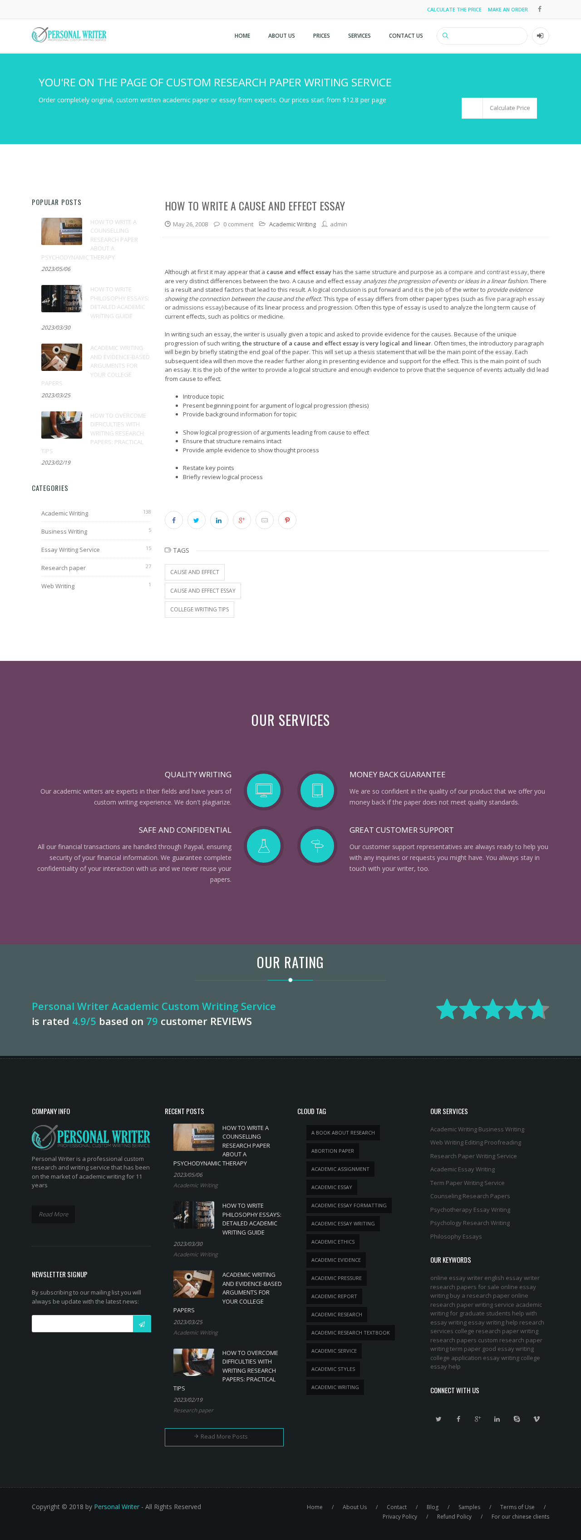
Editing (474, 1142)
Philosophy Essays (456, 1236)
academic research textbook (350, 1332)
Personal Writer (116, 1506)
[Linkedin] (497, 1419)
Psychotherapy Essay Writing (470, 1209)
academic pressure (336, 1278)
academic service (334, 1350)
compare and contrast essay (487, 272)
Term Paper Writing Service (467, 1183)
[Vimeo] (536, 1419)
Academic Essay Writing (462, 1169)
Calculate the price (454, 9)
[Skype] (517, 1419)
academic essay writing (343, 1223)
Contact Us (406, 36)
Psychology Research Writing (470, 1223)
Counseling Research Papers (470, 1196)
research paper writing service (472, 1304)
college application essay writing (474, 1358)
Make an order (508, 9)
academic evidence (336, 1259)
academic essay (331, 1187)
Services (359, 36)
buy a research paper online (489, 1295)
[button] (499, 108)
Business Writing (64, 531)
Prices (321, 36)
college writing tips (199, 609)
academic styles (333, 1368)
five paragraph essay (515, 299)
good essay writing (508, 1349)
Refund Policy (454, 1516)
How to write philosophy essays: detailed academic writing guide (119, 302)
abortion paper (332, 1150)
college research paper (487, 1331)
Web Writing (57, 586)
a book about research (343, 1132)
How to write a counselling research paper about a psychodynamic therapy (89, 239)
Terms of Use (517, 1507)
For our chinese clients (520, 1516)
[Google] (478, 1419)
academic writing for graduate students (486, 1309)
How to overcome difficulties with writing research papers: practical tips (93, 433)
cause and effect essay (203, 591)
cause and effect (194, 572)
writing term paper (455, 1349)
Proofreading (502, 1142)
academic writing (335, 1387)
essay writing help (493, 1322)
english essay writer (512, 1278)
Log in (540, 36)
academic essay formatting (349, 1205)
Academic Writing (64, 513)
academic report (334, 1296)
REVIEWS (231, 1021)
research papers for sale (464, 1287)
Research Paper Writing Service (473, 1156)
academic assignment (340, 1168)
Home (242, 36)
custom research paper (510, 1340)
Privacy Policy (400, 1516)
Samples (469, 1507)
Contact (397, 1507)
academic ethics (333, 1241)
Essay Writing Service (70, 549)
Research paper (63, 568)
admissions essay (197, 307)
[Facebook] (458, 1419)
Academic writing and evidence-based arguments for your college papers (95, 365)
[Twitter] (439, 1419)
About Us (281, 36)
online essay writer (456, 1278)
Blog (432, 1507)
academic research (336, 1314)
